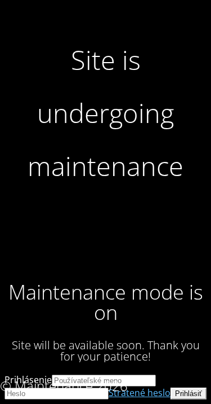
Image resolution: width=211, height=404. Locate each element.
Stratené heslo (139, 393)
